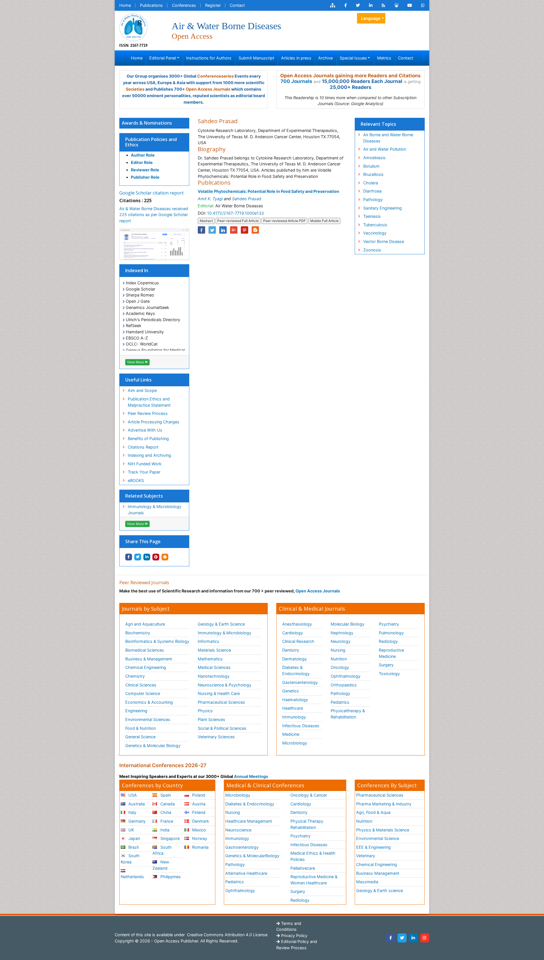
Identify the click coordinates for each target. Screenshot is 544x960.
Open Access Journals (208, 89)
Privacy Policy (293, 935)
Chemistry (135, 676)
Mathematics (210, 658)
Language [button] (371, 18)
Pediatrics (340, 702)
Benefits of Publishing (148, 438)
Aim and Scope (142, 390)
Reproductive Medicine (391, 653)
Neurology (340, 641)
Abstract (206, 221)
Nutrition (339, 658)
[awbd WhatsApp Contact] (422, 5)
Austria (198, 803)
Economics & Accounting (149, 702)
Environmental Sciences (147, 719)
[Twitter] (402, 937)
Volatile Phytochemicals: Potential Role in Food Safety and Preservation (268, 191)
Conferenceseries (215, 76)
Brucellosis (373, 174)
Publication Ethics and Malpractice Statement (149, 402)
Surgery (386, 664)
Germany (136, 821)
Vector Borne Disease (383, 241)
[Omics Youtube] (409, 5)
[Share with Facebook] (128, 557)
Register (213, 5)
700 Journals (296, 81)
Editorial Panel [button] (162, 58)
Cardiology (292, 632)
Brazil (133, 847)
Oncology (340, 667)
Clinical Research (298, 641)
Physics (205, 710)
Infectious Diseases (300, 725)
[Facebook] (390, 937)
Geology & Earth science (379, 890)
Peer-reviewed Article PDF (284, 221)
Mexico (198, 829)
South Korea (130, 858)
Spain (165, 795)
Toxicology (389, 673)
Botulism (371, 166)
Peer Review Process (148, 413)
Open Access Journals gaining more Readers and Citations (350, 75)
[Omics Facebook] (345, 5)
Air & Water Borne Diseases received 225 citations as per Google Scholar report (153, 214)
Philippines (170, 876)
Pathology (373, 199)
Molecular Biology (347, 624)
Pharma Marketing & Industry (383, 803)
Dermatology (294, 658)
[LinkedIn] (413, 937)
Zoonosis (372, 250)
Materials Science (214, 650)
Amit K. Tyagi (210, 198)
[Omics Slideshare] (396, 5)
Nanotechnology (214, 676)
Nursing (338, 650)
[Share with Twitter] (137, 557)
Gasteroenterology (300, 682)
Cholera (370, 182)
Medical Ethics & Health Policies (312, 856)
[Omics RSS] (383, 5)
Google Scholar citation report (151, 193)
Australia (136, 803)
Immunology (294, 716)
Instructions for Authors (208, 58)
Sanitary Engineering (382, 208)
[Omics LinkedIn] (370, 5)
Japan (133, 838)
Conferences (184, 5)
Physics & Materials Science (382, 829)
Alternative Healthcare (246, 873)
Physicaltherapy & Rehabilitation (348, 713)
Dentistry (290, 650)
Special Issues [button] (353, 58)
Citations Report (143, 447)
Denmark (200, 821)
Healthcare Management (248, 821)
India (164, 829)
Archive (325, 58)
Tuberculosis (375, 224)
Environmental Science (377, 838)
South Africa (161, 850)
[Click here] (333, 5)
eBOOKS (136, 480)
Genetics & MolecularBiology (252, 855)
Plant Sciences (211, 719)
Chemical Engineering (145, 667)
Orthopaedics (344, 684)
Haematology (295, 699)
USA (132, 795)
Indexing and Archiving (149, 455)
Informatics (208, 641)
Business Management (377, 873)
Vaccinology (374, 233)
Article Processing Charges (153, 421)
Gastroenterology (242, 847)
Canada (167, 803)
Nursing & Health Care (219, 693)
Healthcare (292, 708)
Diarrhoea (372, 191)
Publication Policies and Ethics (151, 142)
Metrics (384, 58)
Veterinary (365, 855)
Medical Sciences (214, 667)
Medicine (290, 734)
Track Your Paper (144, 472)
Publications (151, 5)
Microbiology (294, 743)
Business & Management (148, 658)
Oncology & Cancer (308, 795)
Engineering (136, 710)
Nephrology (342, 632)
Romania (200, 847)
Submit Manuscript (256, 58)
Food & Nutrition (140, 728)
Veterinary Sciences (216, 736)
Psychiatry (389, 624)
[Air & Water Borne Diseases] (133, 26)
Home (125, 5)
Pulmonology (391, 632)
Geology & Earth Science (221, 624)
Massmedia (367, 881)
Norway (199, 838)
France (166, 821)
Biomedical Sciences (144, 650)
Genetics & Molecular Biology (152, 745)
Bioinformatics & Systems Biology (157, 641)
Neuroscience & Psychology (224, 684)
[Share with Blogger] (165, 557)
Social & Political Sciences (222, 728)
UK (130, 829)
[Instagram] (424, 937)
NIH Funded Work (145, 463)
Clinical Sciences (140, 684)
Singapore (169, 838)
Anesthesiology (297, 624)
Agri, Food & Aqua (373, 812)
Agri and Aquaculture (145, 624)
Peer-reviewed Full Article (238, 221)
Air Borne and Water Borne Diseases (388, 137)
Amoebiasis (374, 157)
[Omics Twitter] (357, 5)
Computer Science (142, 693)
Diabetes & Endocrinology (296, 670)
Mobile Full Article (324, 221)
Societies (135, 89)
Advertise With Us (145, 430)
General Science (140, 736)
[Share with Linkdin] (146, 557)
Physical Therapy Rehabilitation (306, 824)
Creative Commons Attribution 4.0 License (226, 934)
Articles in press (296, 58)
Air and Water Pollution (384, 149)
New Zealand (160, 865)
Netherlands (132, 876)
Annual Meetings (251, 776)
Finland (198, 812)
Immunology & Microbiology (224, 632)
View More (136, 362)
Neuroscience (238, 829)
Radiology (388, 641)
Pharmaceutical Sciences (221, 702)
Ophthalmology (345, 676)
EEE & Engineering (373, 847)
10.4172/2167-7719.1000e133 (235, 213)
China (165, 812)
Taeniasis (372, 216)
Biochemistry (137, 632)
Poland (198, 795)
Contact (237, 5)
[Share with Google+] (233, 230)
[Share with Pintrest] (155, 557)
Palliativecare (302, 868)
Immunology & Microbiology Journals (154, 509)
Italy (131, 812)
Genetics (290, 690)
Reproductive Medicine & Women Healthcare (313, 879)
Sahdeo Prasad (246, 198)
